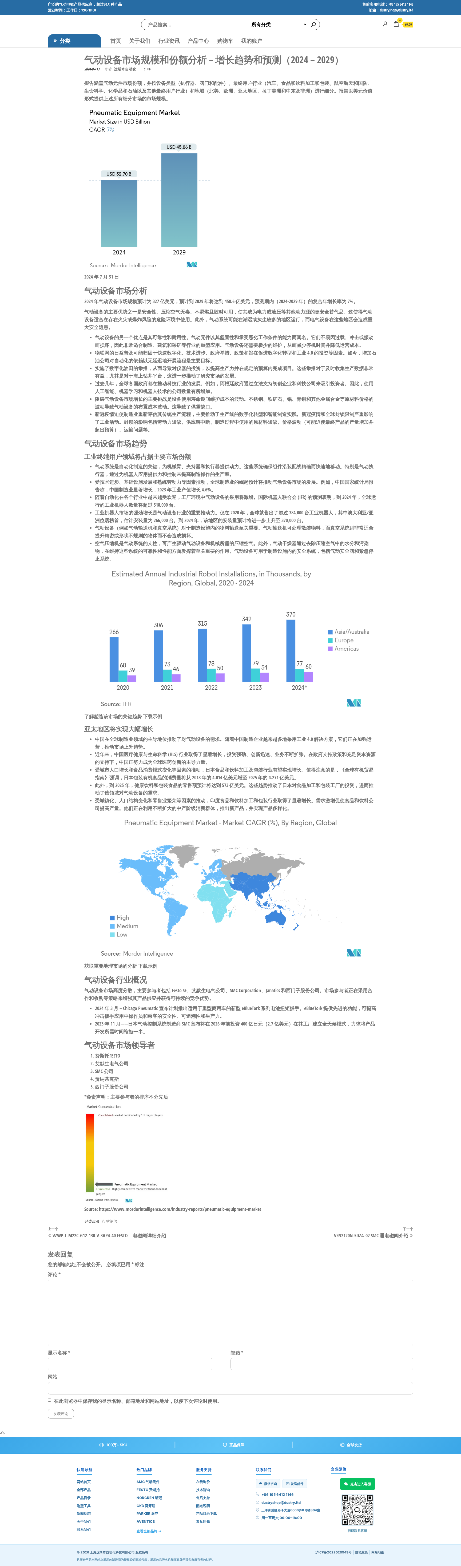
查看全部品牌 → (149, 1531)
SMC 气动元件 (148, 1482)
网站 (52, 1376)
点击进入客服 (360, 1484)
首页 (115, 40)
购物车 (225, 40)
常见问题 (203, 1521)
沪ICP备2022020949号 (333, 1552)
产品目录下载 (206, 1513)
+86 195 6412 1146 (277, 1494)
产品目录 (84, 1498)
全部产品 (84, 1490)
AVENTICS (146, 1521)
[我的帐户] (385, 24)
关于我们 (139, 40)
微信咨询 (270, 1484)
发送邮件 (297, 1484)
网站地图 (377, 1552)
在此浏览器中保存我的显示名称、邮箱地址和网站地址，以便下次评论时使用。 (138, 1401)
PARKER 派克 (147, 1513)
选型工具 (84, 1506)
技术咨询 (203, 1490)
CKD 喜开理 (146, 1506)
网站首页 (84, 1482)
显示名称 (59, 1352)
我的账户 (252, 40)
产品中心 (198, 40)
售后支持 (203, 1498)
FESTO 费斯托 (148, 1490)
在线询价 (203, 1482)
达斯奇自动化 (125, 68)
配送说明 (203, 1506)
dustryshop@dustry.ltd (281, 1502)
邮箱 (236, 1352)
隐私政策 (361, 1552)
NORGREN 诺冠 (149, 1498)
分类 (65, 40)
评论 (54, 1274)
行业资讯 (169, 40)
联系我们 (84, 1529)
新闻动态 (84, 1513)
